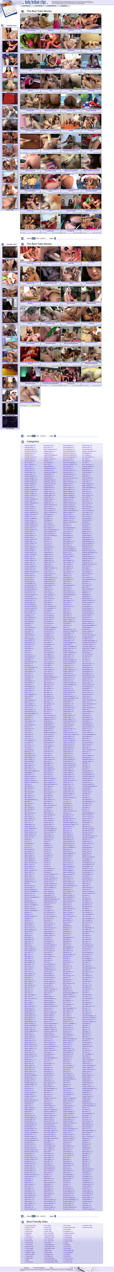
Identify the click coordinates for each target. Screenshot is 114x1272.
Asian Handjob (29, 704)
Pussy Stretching (87, 510)
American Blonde (29, 604)
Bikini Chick (28, 941)
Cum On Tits (47, 619)
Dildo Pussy (47, 684)
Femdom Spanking (49, 883)
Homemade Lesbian (49, 1130)
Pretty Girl (85, 476)
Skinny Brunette (86, 726)
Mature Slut (66, 903)
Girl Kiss (46, 994)
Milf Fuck (65, 945)
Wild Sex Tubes (10, 271)
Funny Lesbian (48, 966)
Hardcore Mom (48, 1113)
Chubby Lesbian (48, 493)
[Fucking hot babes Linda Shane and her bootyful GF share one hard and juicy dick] (51, 128)
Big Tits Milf (28, 931)
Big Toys (27, 933)
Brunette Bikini (28, 1126)
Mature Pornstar (67, 895)
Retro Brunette (86, 573)
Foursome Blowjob (49, 945)
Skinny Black (85, 721)
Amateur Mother (29, 535)
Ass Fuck (27, 744)
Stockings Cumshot (87, 828)
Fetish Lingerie (48, 893)
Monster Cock (67, 1021)
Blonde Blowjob (29, 1021)
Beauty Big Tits (29, 826)
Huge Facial (47, 1188)
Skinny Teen (85, 748)
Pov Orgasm (85, 460)
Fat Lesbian (47, 855)
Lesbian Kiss (66, 688)
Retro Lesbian (86, 577)
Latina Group (66, 589)
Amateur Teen (28, 570)
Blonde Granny (29, 1042)
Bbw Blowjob (28, 786)
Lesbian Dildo (66, 656)
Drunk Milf (46, 748)
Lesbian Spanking (68, 759)
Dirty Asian (47, 690)
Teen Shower (85, 989)
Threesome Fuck (87, 1019)
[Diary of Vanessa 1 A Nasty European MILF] (91, 148)
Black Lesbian (28, 973)
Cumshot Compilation (50, 627)
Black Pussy (28, 987)
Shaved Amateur (86, 663)
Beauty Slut (28, 837)
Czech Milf (47, 665)
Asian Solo (27, 732)
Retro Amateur (86, 566)
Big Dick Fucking (29, 908)
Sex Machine (85, 656)
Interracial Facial (67, 459)
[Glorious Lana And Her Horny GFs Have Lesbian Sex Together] (71, 208)
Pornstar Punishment (69, 1207)
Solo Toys (85, 811)
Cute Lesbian (47, 644)
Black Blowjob (28, 962)
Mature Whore (67, 920)
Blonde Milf (28, 1050)
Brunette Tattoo (29, 1170)
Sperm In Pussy (86, 816)
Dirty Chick (47, 700)
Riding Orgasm (86, 598)
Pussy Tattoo (85, 512)
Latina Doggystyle (68, 585)
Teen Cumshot (86, 922)
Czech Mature (48, 663)
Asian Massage (29, 711)
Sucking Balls (86, 860)
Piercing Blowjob (67, 1174)
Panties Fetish (67, 1126)
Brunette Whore (29, 1176)
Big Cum (27, 899)
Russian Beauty (86, 608)
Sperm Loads (86, 818)
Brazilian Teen (28, 1098)
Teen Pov (84, 983)
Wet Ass (84, 1107)
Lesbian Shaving (67, 746)
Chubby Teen (47, 503)
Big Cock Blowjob (29, 889)
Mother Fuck (66, 1037)
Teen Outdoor (86, 975)
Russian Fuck (86, 619)
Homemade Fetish (49, 1126)
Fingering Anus (48, 895)
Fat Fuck (46, 851)
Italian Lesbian (67, 480)
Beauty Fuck (28, 830)
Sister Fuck (85, 709)
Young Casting (86, 1186)
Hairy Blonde (47, 1073)
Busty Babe (28, 1190)
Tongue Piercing (86, 1046)
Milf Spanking (66, 971)
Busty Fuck (28, 1199)
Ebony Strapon (48, 799)
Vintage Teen (85, 1102)
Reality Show (85, 531)
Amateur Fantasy (29, 510)
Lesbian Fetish (67, 667)
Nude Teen (66, 1061)
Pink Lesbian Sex (69, 1250)
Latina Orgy (66, 602)
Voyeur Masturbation (87, 1105)
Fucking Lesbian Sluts (51, 1260)
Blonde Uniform (29, 1071)
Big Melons (28, 914)
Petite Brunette (67, 1165)
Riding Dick (85, 593)
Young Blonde (86, 1182)
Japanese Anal (67, 483)
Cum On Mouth (48, 615)
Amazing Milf (28, 596)
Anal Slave (27, 654)
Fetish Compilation (49, 887)
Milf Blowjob (66, 931)
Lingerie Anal (66, 805)
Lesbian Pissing (67, 725)
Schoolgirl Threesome (88, 642)
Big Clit (26, 883)
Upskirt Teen (85, 1073)
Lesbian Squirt (67, 761)
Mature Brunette (67, 843)
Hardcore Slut (47, 1119)
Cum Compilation (48, 608)
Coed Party (47, 549)
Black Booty (28, 964)
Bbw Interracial (29, 792)
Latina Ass (66, 575)
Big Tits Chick (28, 926)
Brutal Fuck (28, 1182)
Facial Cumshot (48, 832)
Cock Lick (46, 543)
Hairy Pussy (47, 1094)
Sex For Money (86, 654)
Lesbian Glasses (67, 677)
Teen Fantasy (86, 939)
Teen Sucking (86, 1002)
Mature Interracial (68, 874)
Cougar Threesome (49, 577)
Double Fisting (48, 728)
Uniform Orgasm (86, 1067)
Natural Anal (66, 1046)
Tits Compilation (86, 1038)
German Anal (47, 971)
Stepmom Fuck (86, 826)
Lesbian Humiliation (68, 684)
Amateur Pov (28, 545)
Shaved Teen (85, 698)
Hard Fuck (47, 1102)
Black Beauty (28, 960)
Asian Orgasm (29, 721)
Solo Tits (84, 809)
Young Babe (85, 1176)
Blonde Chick (28, 1027)
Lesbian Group (67, 679)
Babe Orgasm (28, 765)
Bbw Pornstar (28, 807)
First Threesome (48, 912)
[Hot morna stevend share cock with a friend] (71, 281)
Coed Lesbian (47, 547)
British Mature (28, 1109)
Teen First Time (86, 947)
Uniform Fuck (86, 1063)
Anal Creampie (29, 621)
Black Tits (27, 1000)
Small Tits (85, 769)
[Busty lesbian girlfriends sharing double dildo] (91, 48)
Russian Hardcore (87, 621)
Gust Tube (10, 350)
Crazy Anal (47, 591)
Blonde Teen (28, 1069)
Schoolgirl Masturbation (88, 640)
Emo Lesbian (47, 807)
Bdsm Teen (28, 820)
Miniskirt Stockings (68, 996)
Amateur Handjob (29, 522)
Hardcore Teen (48, 1121)
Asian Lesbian (28, 709)
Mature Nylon (66, 889)
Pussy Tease (85, 514)
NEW (37, 238)
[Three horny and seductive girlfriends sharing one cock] (71, 321)
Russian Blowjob (86, 612)
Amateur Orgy (28, 541)
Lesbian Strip (66, 769)
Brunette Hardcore (30, 1149)
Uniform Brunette (86, 1059)
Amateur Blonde (29, 476)
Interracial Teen (67, 476)
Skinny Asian (85, 715)
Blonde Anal (28, 1008)
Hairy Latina (47, 1084)
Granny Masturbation (49, 1046)
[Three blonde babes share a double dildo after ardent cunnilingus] (91, 188)
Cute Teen (46, 650)
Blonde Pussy (28, 1059)
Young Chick (85, 1188)
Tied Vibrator (85, 1023)
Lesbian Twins (67, 786)
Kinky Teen (66, 545)
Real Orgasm (86, 527)
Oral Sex (65, 1096)
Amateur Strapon (29, 560)
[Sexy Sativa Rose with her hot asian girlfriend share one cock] (51, 108)
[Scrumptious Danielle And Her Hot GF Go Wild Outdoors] (71, 48)
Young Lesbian (86, 1197)
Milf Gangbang (67, 947)
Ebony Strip (47, 801)
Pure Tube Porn (10, 402)
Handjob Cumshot (49, 1098)
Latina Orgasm (67, 600)
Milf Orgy (65, 958)
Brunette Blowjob (29, 1128)
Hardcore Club (48, 1107)
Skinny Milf (85, 738)
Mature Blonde (67, 839)
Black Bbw (27, 958)
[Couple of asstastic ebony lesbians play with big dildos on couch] (30, 48)
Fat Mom (46, 860)
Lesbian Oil (66, 713)
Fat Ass (46, 841)
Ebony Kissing (48, 780)
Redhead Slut (86, 560)
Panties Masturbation (69, 1128)
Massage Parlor (67, 820)
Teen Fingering (86, 945)
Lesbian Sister (67, 749)
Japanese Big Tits (68, 493)
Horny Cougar (47, 1149)
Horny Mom (47, 1163)
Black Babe (28, 956)
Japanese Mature (68, 512)
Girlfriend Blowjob (48, 998)
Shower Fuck (85, 702)
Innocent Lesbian (48, 1207)
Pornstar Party (67, 1205)
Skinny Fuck (85, 728)
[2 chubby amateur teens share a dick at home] (30, 68)
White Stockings (86, 1125)
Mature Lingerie (67, 883)
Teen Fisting (85, 948)
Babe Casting (28, 759)
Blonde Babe (28, 1012)
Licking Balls (66, 803)
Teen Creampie (86, 920)
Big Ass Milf (28, 872)
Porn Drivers (10, 170)
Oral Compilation (67, 1088)
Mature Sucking (67, 912)
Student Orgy (85, 851)
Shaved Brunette (86, 677)
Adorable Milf (28, 455)
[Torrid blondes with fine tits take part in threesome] (91, 321)
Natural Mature (67, 1052)
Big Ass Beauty (29, 859)
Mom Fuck (66, 1006)
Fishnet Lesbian (48, 924)
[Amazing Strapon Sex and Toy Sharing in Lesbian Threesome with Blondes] (51, 381)
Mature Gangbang (68, 866)
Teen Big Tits (85, 906)
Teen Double (85, 935)
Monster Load (67, 1027)
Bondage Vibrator (29, 1084)
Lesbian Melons (67, 700)
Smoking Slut (85, 790)
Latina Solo (66, 612)
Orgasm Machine (68, 1100)
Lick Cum (65, 801)
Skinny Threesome (87, 749)
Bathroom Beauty (29, 776)
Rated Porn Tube (10, 415)
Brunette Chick (29, 1134)
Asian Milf (27, 717)
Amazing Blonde (29, 587)
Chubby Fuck (47, 489)
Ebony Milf (47, 788)
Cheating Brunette (49, 468)
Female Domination (49, 874)
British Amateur (29, 1102)
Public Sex (85, 489)
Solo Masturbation (87, 801)
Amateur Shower (29, 552)
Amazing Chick (29, 591)
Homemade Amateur (49, 1123)
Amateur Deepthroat (30, 499)
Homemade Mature (49, 1132)
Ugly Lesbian (85, 1058)
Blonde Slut (28, 1061)
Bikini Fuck (28, 943)
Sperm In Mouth (86, 815)
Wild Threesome (86, 1169)
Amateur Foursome (30, 514)
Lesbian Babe (66, 633)
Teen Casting (85, 912)
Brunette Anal (28, 1115)
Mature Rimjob (67, 899)
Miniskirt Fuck (67, 991)
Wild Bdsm (85, 1142)
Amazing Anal (28, 579)
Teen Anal (84, 895)
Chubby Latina (48, 491)
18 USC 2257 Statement (38, 1267)
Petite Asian (66, 1161)
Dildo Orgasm (47, 682)
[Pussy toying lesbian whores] (51, 148)
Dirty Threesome (48, 715)
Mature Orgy (66, 893)
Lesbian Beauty (67, 638)
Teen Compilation (87, 918)
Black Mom (28, 979)
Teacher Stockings (87, 891)
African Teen (28, 466)
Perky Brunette (67, 1153)
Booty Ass (27, 1086)
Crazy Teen (47, 604)
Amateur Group (29, 520)
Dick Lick (46, 681)
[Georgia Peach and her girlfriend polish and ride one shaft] (71, 108)
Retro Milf (84, 581)
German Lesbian (48, 981)
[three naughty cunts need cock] (91, 228)
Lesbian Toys (66, 784)
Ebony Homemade (49, 778)
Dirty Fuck (46, 702)
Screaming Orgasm (87, 646)
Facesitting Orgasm (49, 828)
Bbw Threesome (29, 813)
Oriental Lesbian (67, 1105)
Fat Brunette (47, 847)
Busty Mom (28, 1207)
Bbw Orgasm (28, 803)
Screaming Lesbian (87, 644)
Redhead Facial (86, 547)
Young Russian (86, 1201)
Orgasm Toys (66, 1102)
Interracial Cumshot (68, 453)
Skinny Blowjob (86, 725)
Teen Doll (84, 933)
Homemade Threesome (50, 1138)
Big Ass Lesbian (29, 870)
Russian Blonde (86, 610)
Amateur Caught (29, 483)
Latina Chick (66, 581)
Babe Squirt (28, 767)
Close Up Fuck (48, 526)
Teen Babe (85, 901)
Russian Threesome (87, 635)
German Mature (48, 983)
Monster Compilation (68, 1023)
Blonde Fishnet (29, 1037)
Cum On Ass (47, 614)
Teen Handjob (86, 958)
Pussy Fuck (85, 499)
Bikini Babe (28, 937)
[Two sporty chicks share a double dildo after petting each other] (51, 168)
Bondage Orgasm (29, 1082)
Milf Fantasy (66, 941)
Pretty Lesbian (86, 478)
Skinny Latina (86, 730)
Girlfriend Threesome (49, 1006)
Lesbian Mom (66, 704)
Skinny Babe (85, 717)
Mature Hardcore (67, 872)
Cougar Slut (47, 575)
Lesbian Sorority (67, 757)
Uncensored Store (10, 40)
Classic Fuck (47, 506)
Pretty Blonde (86, 470)
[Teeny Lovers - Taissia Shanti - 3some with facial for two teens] (91, 281)
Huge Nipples (47, 1190)
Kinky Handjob (67, 537)
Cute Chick (47, 640)
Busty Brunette (29, 1195)
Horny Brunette (48, 1146)
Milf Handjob (66, 948)
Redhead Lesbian (87, 550)
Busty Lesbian (28, 1203)
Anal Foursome (29, 635)
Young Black (85, 1180)
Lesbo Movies (68, 1239)
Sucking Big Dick (87, 864)
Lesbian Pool (66, 726)
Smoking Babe (86, 771)
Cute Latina (47, 642)
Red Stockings (86, 535)
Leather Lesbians (67, 621)
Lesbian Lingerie (67, 692)
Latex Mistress (67, 568)
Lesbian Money (67, 705)
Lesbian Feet (66, 665)
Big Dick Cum (28, 906)
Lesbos (66, 1242)
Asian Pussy (28, 728)
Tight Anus (85, 1027)
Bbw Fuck (27, 790)
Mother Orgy (66, 1042)
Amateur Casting (29, 482)
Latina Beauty (66, 577)
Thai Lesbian (85, 1014)
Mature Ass (66, 830)
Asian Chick (28, 688)
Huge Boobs (47, 1178)
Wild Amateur (85, 1138)
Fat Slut (46, 864)
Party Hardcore (67, 1146)
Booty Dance (28, 1088)
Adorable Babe (29, 447)
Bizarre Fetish (28, 947)
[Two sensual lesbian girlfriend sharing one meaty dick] (30, 108)
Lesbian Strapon (67, 767)
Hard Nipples (47, 1104)
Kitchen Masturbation (69, 550)
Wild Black (85, 1146)
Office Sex (66, 1082)
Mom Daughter (67, 1004)
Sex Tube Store (49, 1241)
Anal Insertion (28, 640)
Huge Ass (46, 1176)
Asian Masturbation (30, 713)
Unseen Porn (10, 209)
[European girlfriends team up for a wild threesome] (71, 28)
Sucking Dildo (86, 872)
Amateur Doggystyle (30, 503)
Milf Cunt (65, 935)
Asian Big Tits (28, 682)
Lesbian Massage (68, 696)
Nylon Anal (66, 1069)
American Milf (28, 612)
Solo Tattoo (85, 807)
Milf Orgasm (66, 956)
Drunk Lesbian (48, 746)
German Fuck (47, 979)
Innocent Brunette (48, 1203)
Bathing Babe (28, 772)
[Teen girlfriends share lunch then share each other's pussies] (30, 128)
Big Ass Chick (28, 864)
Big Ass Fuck (28, 868)
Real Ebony (85, 526)
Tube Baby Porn (49, 1244)
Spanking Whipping (87, 813)
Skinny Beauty (86, 719)
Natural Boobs (67, 1048)
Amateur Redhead (30, 547)
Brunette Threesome (30, 1174)
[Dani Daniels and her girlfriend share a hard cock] (30, 88)
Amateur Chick (29, 485)
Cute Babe (47, 635)
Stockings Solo (86, 834)
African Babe (28, 462)
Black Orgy (28, 983)
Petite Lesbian (67, 1170)
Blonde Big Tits (29, 1017)
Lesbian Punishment (68, 732)
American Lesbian (29, 608)
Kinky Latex (66, 539)
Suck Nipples (85, 859)
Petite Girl (65, 1167)
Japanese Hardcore (68, 503)
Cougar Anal (47, 570)
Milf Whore (66, 989)
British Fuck (28, 1105)
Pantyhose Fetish (68, 1134)
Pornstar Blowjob (67, 1192)
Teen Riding (85, 987)
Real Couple (85, 524)
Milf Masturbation (67, 954)
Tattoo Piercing (86, 887)
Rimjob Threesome (87, 600)
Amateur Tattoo (29, 568)
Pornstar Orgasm (68, 1201)
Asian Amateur (29, 671)
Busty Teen (47, 447)
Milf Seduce (66, 968)
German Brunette (48, 977)
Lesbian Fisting (67, 671)
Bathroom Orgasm (30, 780)
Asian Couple (28, 690)
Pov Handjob (85, 455)
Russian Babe (86, 606)
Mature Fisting (67, 862)
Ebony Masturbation (49, 784)
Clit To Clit (46, 522)
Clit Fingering (47, 514)
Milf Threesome (67, 983)
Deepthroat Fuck (48, 679)
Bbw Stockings (29, 809)
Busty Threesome (49, 449)
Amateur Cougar (29, 491)
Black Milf (27, 977)
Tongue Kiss (85, 1044)
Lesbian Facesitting (68, 661)
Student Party (86, 853)
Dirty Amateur (47, 688)
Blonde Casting (29, 1023)
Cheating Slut (47, 478)
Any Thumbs (10, 324)
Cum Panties (47, 621)
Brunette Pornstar (29, 1159)
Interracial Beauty (68, 449)
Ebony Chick (47, 772)
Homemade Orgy (48, 1134)
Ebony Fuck (47, 776)
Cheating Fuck (48, 470)
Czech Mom (47, 667)
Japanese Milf (67, 514)
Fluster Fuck (10, 118)
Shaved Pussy (86, 692)
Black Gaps (48, 1250)
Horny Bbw (47, 1142)
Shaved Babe (86, 669)
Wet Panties (85, 1117)
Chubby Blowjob (48, 487)
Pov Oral (84, 459)
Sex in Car (85, 661)
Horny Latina (47, 1157)
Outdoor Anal (66, 1109)
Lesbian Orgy (66, 717)
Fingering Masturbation (50, 899)
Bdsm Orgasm (29, 818)
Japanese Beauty (68, 491)
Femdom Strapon (48, 885)
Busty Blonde (28, 1193)
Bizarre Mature (29, 950)
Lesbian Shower (67, 748)
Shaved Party (86, 690)
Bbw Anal (27, 784)
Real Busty (85, 522)
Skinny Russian (86, 744)
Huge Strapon (47, 1193)
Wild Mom (85, 1157)
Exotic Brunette (48, 818)
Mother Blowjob (67, 1035)
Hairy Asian (47, 1067)
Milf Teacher (66, 981)
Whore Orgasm (86, 1132)
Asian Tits (27, 738)
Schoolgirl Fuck (86, 638)
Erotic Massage (48, 815)
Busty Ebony (28, 1197)
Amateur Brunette (29, 480)
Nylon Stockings (67, 1077)
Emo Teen (46, 809)
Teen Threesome (86, 1006)
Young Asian (85, 1174)
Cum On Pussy (48, 617)
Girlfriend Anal (47, 996)
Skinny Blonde (86, 723)
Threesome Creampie (88, 1017)
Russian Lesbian (86, 623)
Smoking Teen (86, 792)
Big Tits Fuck (28, 927)
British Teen (28, 1113)
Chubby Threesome (49, 504)
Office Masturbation (68, 1079)
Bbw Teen (27, 811)
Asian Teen (28, 736)
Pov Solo (84, 462)
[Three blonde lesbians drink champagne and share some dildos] (30, 28)
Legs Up (65, 627)
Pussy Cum (85, 493)
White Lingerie (86, 1123)
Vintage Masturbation (88, 1088)
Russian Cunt (86, 617)
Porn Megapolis (68, 1252)
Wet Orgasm (85, 1115)
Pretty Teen (85, 482)
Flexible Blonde (48, 933)
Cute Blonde (47, 637)
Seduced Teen (86, 650)
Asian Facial (28, 696)
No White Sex (49, 1256)
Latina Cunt (66, 583)
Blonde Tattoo (28, 1067)
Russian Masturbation (88, 625)
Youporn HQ (10, 284)
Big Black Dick (29, 880)
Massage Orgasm (68, 818)
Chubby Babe (47, 485)
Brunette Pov (28, 1161)
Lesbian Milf (66, 702)
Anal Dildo (27, 623)
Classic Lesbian (48, 510)
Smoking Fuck (86, 782)
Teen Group (85, 956)
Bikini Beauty (28, 939)
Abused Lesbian (29, 445)
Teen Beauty (85, 904)
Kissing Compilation (68, 549)
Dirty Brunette (47, 698)
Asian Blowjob (28, 686)
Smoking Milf (85, 788)
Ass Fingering (28, 740)
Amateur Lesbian (29, 529)
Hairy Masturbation (49, 1088)
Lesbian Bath (66, 635)
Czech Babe (47, 654)
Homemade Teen (48, 1136)
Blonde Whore (28, 1073)
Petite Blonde (66, 1163)
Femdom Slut (47, 882)
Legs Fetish (66, 623)
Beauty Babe (28, 824)
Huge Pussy (47, 1192)
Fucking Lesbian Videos (51, 1262)
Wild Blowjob (85, 1148)
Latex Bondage (67, 560)
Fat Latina (46, 853)
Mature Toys (66, 918)
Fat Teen (46, 866)
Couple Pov (47, 587)
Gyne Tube (10, 363)
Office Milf (66, 1081)
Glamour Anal (47, 1008)
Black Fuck (28, 971)
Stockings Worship (87, 837)
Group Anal (47, 1052)
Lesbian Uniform (67, 788)
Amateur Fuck (28, 516)
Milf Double (66, 939)
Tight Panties (85, 1033)
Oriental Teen (66, 1107)
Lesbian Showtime (69, 1233)
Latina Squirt (66, 614)
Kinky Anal (66, 533)
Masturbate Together (68, 822)
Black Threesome (29, 998)
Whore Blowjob (86, 1126)
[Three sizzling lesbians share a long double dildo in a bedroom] (91, 208)
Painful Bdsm (66, 1125)
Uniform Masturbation (88, 1065)
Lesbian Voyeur (67, 790)
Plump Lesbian (67, 1178)
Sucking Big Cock (87, 862)
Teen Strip (85, 1000)
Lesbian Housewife (68, 682)
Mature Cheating (67, 845)
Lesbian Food (66, 673)
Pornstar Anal (66, 1188)
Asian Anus (28, 675)
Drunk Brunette (48, 742)
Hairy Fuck (47, 1079)
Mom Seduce (66, 1012)
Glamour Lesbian (48, 1012)
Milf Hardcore (66, 950)
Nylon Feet (66, 1071)
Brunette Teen (28, 1172)
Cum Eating (47, 610)
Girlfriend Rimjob (48, 1002)
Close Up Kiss (48, 527)
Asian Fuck (28, 702)
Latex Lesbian (67, 564)
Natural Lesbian (67, 1050)
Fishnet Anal (47, 920)
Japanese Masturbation (69, 510)
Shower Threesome (87, 707)
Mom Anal (66, 998)
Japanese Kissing (68, 504)
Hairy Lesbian (47, 1086)
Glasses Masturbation (50, 1023)
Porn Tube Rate (10, 389)
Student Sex (85, 855)
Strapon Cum (85, 839)
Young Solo (85, 1205)
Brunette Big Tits (29, 1125)
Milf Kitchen (66, 952)
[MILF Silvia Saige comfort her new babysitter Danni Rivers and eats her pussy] (91, 168)
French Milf (47, 958)
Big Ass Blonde (29, 860)
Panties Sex (66, 1132)
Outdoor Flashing (67, 1113)
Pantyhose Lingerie (68, 1138)
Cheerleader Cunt (48, 482)
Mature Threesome (68, 916)
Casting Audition (48, 451)
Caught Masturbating (49, 455)
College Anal (47, 552)
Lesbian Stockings (68, 765)
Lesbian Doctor (67, 658)
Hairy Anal (46, 1065)
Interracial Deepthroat (69, 455)
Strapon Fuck (86, 841)
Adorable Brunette (29, 451)
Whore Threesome (87, 1136)
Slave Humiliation (87, 755)
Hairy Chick (47, 1077)
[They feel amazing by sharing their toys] (51, 361)
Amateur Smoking (29, 554)
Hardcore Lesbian (48, 1111)
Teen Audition (85, 899)
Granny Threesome (49, 1050)
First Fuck (46, 908)
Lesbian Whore (67, 792)
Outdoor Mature (67, 1119)
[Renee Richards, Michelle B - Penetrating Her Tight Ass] (71, 228)
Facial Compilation (49, 830)
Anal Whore (28, 665)
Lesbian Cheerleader (68, 646)
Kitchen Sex (66, 552)
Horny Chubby (48, 1148)
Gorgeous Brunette (49, 1029)
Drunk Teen (47, 755)
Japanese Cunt (67, 499)
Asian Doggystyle (29, 694)
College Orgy (47, 558)
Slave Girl (85, 753)
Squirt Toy (85, 824)
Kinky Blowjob (67, 535)
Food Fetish (47, 937)
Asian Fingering (29, 700)
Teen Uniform (85, 1012)
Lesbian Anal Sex (67, 629)
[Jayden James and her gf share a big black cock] (30, 321)
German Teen (47, 987)
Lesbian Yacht (67, 795)
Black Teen (28, 996)
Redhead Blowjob (87, 543)
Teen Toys (85, 1010)
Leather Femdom (67, 619)
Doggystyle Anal (48, 717)
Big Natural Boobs (29, 916)
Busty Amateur (29, 1184)
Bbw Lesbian (28, 795)
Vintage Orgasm (86, 1096)
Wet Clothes (85, 1109)
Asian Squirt (28, 734)
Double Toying (47, 734)
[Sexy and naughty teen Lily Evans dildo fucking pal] (51, 28)
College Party (47, 560)
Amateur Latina (29, 527)
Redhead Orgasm (87, 556)
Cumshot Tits (47, 631)
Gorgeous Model (48, 1035)
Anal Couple (28, 619)
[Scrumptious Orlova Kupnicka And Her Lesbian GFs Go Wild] (91, 108)
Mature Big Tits (67, 837)
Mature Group (67, 868)
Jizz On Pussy (67, 529)
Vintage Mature (86, 1090)
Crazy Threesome (49, 606)
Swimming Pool (86, 880)
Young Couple (86, 1190)
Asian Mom (28, 719)
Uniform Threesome (87, 1069)
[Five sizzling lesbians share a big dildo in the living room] (71, 381)
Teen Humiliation (86, 960)
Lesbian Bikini (67, 640)
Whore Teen (85, 1134)
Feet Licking (47, 870)
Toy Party (84, 1052)
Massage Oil (66, 816)
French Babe (47, 954)
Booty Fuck (28, 1090)
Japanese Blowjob (68, 495)
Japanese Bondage (68, 497)
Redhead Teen (86, 562)
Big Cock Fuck (29, 895)
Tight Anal (84, 1025)
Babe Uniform (28, 769)
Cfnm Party (47, 464)
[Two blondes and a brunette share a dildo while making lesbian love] (91, 361)
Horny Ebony (47, 1153)
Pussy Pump (85, 508)
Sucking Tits (85, 876)
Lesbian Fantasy (67, 663)
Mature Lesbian (67, 882)
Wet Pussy (85, 1119)
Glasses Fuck (47, 1021)
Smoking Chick (86, 778)
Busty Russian (48, 445)
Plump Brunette (67, 1176)
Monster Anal (66, 1019)
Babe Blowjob (28, 757)
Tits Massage (86, 1042)
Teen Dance (85, 926)
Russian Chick (86, 615)
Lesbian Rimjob (67, 738)
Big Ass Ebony (29, 866)
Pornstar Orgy (67, 1203)
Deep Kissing (47, 675)
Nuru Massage (67, 1067)
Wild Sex (84, 1163)
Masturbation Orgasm (69, 824)
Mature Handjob (67, 870)
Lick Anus (65, 799)
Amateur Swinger (29, 566)
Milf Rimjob (66, 966)
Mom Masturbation (68, 1008)
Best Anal (27, 839)
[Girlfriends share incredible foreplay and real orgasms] (91, 88)
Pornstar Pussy (67, 1209)
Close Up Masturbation (50, 529)
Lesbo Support (68, 1241)
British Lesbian (29, 1107)
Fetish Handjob (48, 891)
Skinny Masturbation (87, 734)
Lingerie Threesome (68, 811)
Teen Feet (85, 941)
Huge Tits (46, 1195)
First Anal (46, 904)
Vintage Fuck (85, 1084)
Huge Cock (47, 1180)
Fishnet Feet (47, 922)
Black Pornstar (29, 985)
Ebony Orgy (47, 793)
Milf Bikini (65, 929)
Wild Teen (84, 1167)
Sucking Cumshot (87, 870)
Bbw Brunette (28, 788)
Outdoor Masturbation (69, 1117)
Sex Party (85, 658)
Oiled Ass (65, 1084)
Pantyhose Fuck (67, 1136)
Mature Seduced (67, 901)
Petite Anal (66, 1159)
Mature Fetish (67, 860)
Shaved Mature (86, 686)
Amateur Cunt (28, 497)
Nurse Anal (66, 1063)
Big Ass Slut (28, 876)
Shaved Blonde (86, 675)
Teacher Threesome (87, 893)
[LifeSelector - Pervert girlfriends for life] (30, 228)
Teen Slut (84, 991)
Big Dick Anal (28, 901)
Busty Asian (28, 1188)
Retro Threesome (87, 589)
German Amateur (48, 970)
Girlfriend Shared (48, 1004)
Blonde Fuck (28, 1038)
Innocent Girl (47, 1205)
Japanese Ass (67, 485)
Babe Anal (27, 751)
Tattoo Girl (85, 883)
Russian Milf (85, 629)
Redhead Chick (86, 545)
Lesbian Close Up (68, 648)
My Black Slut (49, 1254)
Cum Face (47, 612)
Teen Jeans (85, 962)
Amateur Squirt (29, 558)
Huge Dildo (47, 1184)
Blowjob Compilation (30, 1075)
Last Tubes (10, 131)
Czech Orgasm (48, 669)
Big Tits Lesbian (29, 929)
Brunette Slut (28, 1165)
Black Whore (28, 1004)
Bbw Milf (27, 801)
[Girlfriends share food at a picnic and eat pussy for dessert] (71, 301)
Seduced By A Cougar (88, 648)
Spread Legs (85, 820)
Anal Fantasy (28, 629)
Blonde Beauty (29, 1015)
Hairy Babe (47, 1069)
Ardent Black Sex (50, 1246)
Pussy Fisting (86, 495)
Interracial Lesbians (68, 464)
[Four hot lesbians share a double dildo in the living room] (30, 208)
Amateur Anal (28, 468)
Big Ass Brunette (29, 862)
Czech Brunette (48, 658)
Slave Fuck (85, 751)
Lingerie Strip (66, 809)
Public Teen (85, 491)
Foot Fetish (47, 939)
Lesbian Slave (67, 751)
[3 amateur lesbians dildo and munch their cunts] (51, 88)
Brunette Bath (28, 1121)
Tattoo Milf (85, 885)
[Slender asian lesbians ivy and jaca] (51, 261)
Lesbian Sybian (67, 772)
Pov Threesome (86, 464)
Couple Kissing (48, 583)
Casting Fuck (47, 453)
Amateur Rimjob (29, 550)
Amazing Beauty (29, 585)
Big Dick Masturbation (31, 910)
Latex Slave (66, 570)
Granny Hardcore (48, 1042)
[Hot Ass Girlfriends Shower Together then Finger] (71, 88)
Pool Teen (65, 1186)
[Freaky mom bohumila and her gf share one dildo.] (71, 128)
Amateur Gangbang (30, 518)
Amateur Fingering (30, 512)
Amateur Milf (28, 531)
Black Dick (28, 970)
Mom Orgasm (67, 1010)
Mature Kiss (66, 876)
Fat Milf (46, 859)
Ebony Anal (47, 761)
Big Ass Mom (28, 874)
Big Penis (27, 920)
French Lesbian (48, 956)
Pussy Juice (85, 501)
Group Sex (47, 1059)
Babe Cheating (29, 761)
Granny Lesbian (48, 1044)
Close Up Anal (48, 524)
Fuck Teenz (67, 1225)
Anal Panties (28, 648)
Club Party (47, 539)
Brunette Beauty (29, 1123)
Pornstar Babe (67, 1190)
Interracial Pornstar (68, 474)
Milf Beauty (66, 927)
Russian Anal (85, 604)
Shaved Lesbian (86, 684)
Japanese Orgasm (68, 516)
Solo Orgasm (85, 803)
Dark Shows (48, 1252)
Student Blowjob (86, 847)
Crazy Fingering (48, 594)
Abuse (51, 1267)
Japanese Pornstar (68, 518)
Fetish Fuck (47, 889)
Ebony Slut (47, 797)
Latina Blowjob (67, 579)
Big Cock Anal (28, 887)
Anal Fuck (27, 637)
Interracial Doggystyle (69, 457)
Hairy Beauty (47, 1071)
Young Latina (85, 1195)
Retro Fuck (85, 575)
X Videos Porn (68, 1260)
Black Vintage (28, 1002)
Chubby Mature (48, 495)
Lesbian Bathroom (68, 637)
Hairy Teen (47, 1096)
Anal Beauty (28, 615)
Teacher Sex (85, 889)
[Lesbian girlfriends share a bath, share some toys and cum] (30, 168)
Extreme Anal (47, 822)
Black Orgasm (29, 981)
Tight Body (85, 1031)
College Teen (47, 566)
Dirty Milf (46, 705)
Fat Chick (46, 849)
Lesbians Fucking (68, 797)
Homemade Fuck (48, 1128)
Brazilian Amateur (29, 1092)
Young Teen (85, 1207)
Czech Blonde (47, 656)
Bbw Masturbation (29, 799)
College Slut (47, 564)
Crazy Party (47, 602)
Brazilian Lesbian (29, 1096)
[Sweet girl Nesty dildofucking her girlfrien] (30, 401)
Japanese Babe (67, 487)
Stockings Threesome (88, 836)
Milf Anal (65, 924)
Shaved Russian (86, 694)
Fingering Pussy (48, 903)
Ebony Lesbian (48, 782)
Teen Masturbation (87, 968)
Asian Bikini (28, 684)
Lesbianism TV (68, 1231)
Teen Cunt (85, 924)
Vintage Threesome (87, 1104)
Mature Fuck (66, 864)
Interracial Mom (67, 468)
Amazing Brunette (29, 589)
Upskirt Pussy (86, 1071)
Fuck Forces (10, 157)
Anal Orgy (27, 646)
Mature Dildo (66, 851)
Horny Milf (46, 1161)
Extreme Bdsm (48, 824)
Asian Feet (27, 698)
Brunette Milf (28, 1153)
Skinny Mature (86, 736)
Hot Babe (46, 1174)
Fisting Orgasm (48, 931)
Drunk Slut (47, 753)
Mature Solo (66, 904)
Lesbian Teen (66, 778)
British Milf (27, 1111)
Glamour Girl (47, 1010)
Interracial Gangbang (68, 462)
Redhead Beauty (86, 541)
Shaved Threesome (87, 700)
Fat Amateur (47, 839)
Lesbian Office (67, 711)
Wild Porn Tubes (10, 258)
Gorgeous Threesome (50, 1037)
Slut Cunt (84, 765)
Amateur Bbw (28, 474)
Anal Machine (28, 642)
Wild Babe (85, 1140)
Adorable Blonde (29, 449)
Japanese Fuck (67, 501)
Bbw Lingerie (28, 797)
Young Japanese (86, 1193)
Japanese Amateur (68, 482)
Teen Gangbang (86, 952)
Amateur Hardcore (30, 524)
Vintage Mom (85, 1094)
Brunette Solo (28, 1167)
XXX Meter (67, 1254)
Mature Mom (66, 887)
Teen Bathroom (86, 903)
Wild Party (85, 1161)
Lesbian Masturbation (69, 698)
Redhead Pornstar (87, 558)
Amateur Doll (28, 504)
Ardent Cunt (10, 79)
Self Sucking (85, 652)
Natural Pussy (67, 1054)
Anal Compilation (29, 617)
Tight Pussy (85, 1035)
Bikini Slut (27, 945)
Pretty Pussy (85, 480)
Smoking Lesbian (87, 784)
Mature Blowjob (67, 841)
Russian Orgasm (87, 631)
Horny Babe (47, 1140)
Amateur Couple (29, 493)
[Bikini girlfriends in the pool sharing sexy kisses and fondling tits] (30, 188)
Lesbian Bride (66, 644)
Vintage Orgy (85, 1098)
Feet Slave (47, 872)
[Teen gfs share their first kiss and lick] (91, 68)
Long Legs (66, 813)
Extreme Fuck (48, 826)
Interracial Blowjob (68, 451)
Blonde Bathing (29, 1014)
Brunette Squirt (29, 1169)
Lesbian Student (67, 771)
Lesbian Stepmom (68, 763)
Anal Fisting (28, 633)
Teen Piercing (86, 981)
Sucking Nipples (86, 874)
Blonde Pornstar (29, 1056)
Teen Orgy (85, 973)
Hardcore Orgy (48, 1117)
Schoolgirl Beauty (87, 637)
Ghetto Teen (47, 993)
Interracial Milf (67, 466)
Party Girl (65, 1144)
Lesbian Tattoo (67, 774)
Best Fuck (27, 847)
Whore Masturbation (87, 1130)
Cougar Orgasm (48, 573)
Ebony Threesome (49, 805)
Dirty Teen (46, 713)
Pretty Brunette (86, 472)
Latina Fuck (66, 587)
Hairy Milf (46, 1092)
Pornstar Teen (86, 449)
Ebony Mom (47, 790)
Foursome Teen (48, 948)
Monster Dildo (67, 1025)
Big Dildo (27, 912)
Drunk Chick (47, 744)
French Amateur (48, 950)
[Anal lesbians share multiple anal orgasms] (51, 188)
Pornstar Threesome (87, 451)
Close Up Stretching (49, 535)
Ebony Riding (47, 795)
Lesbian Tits (66, 782)
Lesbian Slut (66, 753)
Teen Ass (84, 897)
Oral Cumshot (67, 1092)
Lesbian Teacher (67, 776)
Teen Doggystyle (86, 931)
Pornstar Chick (67, 1193)
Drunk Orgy (47, 749)
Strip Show (85, 845)
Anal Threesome (29, 661)
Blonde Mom (28, 1052)
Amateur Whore (29, 575)
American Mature (29, 610)
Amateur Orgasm (29, 539)
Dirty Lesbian (47, 704)
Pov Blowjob (85, 453)
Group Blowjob (48, 1054)
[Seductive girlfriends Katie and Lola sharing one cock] (30, 281)
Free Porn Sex (68, 1262)
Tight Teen (85, 1037)
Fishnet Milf (47, 926)
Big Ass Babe (28, 857)
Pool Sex (65, 1184)
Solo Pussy (85, 805)
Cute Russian (47, 648)
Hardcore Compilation (50, 1109)
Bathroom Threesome (31, 782)
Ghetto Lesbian (48, 991)
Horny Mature (47, 1159)
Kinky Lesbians (67, 541)
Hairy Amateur (48, 1063)
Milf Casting (66, 933)
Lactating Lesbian (68, 556)
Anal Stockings (29, 656)
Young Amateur (86, 1170)
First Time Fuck (48, 914)
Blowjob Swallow (29, 1079)
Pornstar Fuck (67, 1195)
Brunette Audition (29, 1117)
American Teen (29, 614)
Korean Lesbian (67, 554)
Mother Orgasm (67, 1040)
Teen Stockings (86, 998)
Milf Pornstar (66, 962)
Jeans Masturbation (68, 527)
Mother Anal (66, 1033)
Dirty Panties (47, 709)
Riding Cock (85, 591)
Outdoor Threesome (68, 1123)
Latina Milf (66, 596)
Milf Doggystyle (67, 937)
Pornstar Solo (86, 447)
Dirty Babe (47, 692)
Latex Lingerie (67, 566)
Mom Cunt (66, 1002)
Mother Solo (66, 1044)
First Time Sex (48, 918)
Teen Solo (85, 993)
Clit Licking (47, 516)
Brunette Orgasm (29, 1157)
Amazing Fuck (29, 593)
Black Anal (27, 952)
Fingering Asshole (48, 897)
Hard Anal (46, 1100)
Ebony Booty (47, 771)
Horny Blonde (47, 1144)
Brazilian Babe (28, 1094)
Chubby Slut (47, 501)
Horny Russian (48, 1170)
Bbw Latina (28, 793)
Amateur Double (29, 506)
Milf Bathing (66, 926)
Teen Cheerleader (87, 914)
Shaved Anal (85, 665)
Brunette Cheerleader (30, 1132)
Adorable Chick (29, 453)
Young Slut (85, 1203)
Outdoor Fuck (67, 1115)
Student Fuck (85, 849)
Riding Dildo (85, 594)
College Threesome (49, 568)
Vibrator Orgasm (86, 1075)
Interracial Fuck (67, 460)
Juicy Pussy (66, 531)
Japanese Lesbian (68, 506)
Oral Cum (65, 1090)
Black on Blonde (29, 1006)
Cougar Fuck (47, 571)
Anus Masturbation (30, 667)
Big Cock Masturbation (31, 897)
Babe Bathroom (29, 755)
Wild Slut (84, 1165)
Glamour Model (48, 1015)
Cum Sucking (47, 623)
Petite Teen (66, 1172)
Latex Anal (66, 558)
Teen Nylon (85, 970)
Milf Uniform (66, 987)
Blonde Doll (28, 1033)
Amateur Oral (28, 537)
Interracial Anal (67, 445)
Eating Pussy (47, 757)
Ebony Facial (47, 774)
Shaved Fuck (85, 681)
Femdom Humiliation (49, 878)
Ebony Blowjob (48, 769)
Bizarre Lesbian (29, 948)
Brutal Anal (27, 1178)
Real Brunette (86, 520)
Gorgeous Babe (48, 1025)
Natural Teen (66, 1056)
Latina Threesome (68, 617)
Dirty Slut (46, 711)
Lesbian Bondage (67, 642)
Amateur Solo (28, 556)
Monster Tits (66, 1031)
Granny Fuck (47, 1040)
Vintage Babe (85, 1081)
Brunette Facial (29, 1144)
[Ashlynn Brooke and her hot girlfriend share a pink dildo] (30, 341)
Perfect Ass (66, 1149)
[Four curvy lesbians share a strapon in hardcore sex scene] (51, 48)
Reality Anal (85, 529)
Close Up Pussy (48, 533)
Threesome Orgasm (87, 1021)
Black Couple (28, 968)
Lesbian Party (67, 723)
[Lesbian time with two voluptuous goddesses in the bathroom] (71, 168)
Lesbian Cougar (67, 654)
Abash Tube (10, 297)
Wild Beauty (85, 1144)
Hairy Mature (47, 1090)
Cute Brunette (47, 638)
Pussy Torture (86, 516)
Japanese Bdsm (67, 489)
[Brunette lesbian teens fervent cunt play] (91, 381)
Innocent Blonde (48, 1201)
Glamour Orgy (48, 1017)
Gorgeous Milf (47, 1033)
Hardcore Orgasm (49, 1115)
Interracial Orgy (67, 472)
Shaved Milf (85, 688)
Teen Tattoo (85, 1004)
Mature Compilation (68, 847)
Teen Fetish (85, 943)
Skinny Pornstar (86, 742)
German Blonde (48, 975)
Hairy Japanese (48, 1082)
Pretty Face (85, 474)
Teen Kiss (85, 964)
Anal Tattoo (28, 660)
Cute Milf (46, 646)
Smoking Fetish (86, 780)
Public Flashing (86, 485)
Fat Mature (47, 857)
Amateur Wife (28, 577)
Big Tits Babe (28, 924)
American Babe (29, 602)
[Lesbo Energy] (91, 261)
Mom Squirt (66, 1015)
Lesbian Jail (66, 686)
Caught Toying (48, 457)
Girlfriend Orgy (48, 1000)
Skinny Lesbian (86, 732)
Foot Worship (47, 941)
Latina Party (66, 604)
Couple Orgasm (48, 585)
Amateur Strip (28, 562)
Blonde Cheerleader (30, 1025)
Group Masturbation (49, 1058)
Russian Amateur (87, 602)
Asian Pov (27, 726)
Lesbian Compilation (68, 652)
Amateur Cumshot (30, 495)
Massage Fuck (67, 815)
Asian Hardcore (29, 705)
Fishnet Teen (47, 929)
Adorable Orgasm (29, 457)
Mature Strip (66, 910)
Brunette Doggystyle (30, 1140)
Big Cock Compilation (30, 891)
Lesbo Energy (68, 1237)
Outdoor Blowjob (67, 1111)
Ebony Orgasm (48, 792)
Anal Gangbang (29, 638)
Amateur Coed (29, 487)
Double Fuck (47, 730)
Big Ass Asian (28, 855)
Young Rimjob (86, 1199)
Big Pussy (27, 922)
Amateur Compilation (30, 489)
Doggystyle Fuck (48, 719)
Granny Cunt (47, 1038)
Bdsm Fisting (28, 816)
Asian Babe (28, 677)
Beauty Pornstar (29, 836)
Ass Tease (27, 748)
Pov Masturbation (87, 457)
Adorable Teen (28, 459)
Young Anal (85, 1172)
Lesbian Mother (67, 707)
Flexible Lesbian (48, 935)
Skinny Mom (85, 740)
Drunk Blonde (47, 740)
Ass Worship (28, 749)
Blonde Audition (29, 1010)
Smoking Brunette (87, 776)
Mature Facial (66, 857)
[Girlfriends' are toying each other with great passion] (51, 228)
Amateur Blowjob (29, 478)
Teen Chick (85, 916)
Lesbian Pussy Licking (69, 734)
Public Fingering (86, 483)
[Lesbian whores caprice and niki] (30, 148)
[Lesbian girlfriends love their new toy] (51, 301)
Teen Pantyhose (86, 977)
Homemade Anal (48, 1125)
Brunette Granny (29, 1148)
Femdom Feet (47, 876)
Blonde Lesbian (29, 1046)
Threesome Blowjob (87, 1015)
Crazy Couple (47, 593)
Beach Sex (28, 822)
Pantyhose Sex (67, 1140)
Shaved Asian (86, 667)
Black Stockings (29, 994)
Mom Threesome (67, 1017)
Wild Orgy (85, 1159)
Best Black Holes (50, 1248)
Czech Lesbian (48, 661)
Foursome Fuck (48, 947)
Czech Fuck (47, 660)
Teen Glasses (86, 954)
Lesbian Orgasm (67, 715)
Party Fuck (66, 1142)
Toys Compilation (87, 1054)
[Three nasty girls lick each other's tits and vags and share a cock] (51, 281)
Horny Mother (47, 1165)
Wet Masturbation (87, 1113)
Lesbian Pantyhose (68, 721)
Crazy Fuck (47, 596)
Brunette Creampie (30, 1138)
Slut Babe (84, 763)
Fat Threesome (48, 868)
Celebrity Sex (47, 460)
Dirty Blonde (47, 696)
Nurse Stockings (67, 1065)
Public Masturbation (87, 487)
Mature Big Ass (67, 836)
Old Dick (65, 1086)
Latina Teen (66, 615)
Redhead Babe (86, 539)
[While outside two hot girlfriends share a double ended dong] (91, 301)
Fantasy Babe (47, 836)
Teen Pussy (85, 985)
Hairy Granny (47, 1081)
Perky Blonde (66, 1151)
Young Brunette (86, 1184)
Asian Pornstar (29, 725)
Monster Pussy (67, 1029)
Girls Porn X (67, 1256)
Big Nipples (28, 918)
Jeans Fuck (66, 526)
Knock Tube (10, 376)
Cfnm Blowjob (47, 462)
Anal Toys (27, 663)
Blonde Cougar (29, 1029)
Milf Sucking (66, 979)
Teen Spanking (86, 994)
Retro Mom (85, 583)
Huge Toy (46, 1197)
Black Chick (28, 966)
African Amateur (29, 460)
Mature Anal (66, 828)
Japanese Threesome (69, 522)
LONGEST (43, 238)
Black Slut (27, 991)
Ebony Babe (47, 763)
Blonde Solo (28, 1063)
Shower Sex (85, 705)
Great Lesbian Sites (69, 1227)
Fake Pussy (47, 834)
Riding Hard (85, 596)
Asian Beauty (28, 681)
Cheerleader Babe (49, 480)
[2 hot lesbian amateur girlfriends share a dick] (51, 208)
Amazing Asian (29, 581)
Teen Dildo (85, 929)
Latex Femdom (67, 562)
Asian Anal (27, 673)
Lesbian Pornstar (67, 728)
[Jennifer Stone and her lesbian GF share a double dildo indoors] (51, 341)
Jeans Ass (66, 524)
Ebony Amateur (48, 759)
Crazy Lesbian (48, 598)
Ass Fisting (28, 742)
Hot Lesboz (67, 1229)
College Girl (47, 556)
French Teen (47, 960)
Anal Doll (27, 625)
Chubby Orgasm (48, 499)
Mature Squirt (66, 906)
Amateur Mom (28, 533)
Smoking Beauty (86, 772)
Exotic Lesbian (48, 820)
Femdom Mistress (49, 880)
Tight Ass (84, 1029)
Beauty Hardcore (29, 832)
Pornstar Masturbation (69, 1199)
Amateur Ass (28, 470)
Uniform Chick (86, 1061)
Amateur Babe (28, 472)
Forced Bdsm (47, 943)
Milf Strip (65, 977)
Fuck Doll (46, 962)
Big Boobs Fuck (29, 882)
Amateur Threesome (30, 571)
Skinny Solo (85, 746)
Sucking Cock (86, 868)
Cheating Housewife (49, 472)
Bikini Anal (27, 935)
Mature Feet (66, 859)
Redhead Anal (86, 537)
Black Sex (27, 989)
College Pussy (48, 562)
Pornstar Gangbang (68, 1197)
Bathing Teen (28, 774)
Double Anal (47, 721)
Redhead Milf (85, 554)
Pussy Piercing (86, 506)
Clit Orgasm (47, 518)
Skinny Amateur (86, 711)
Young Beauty (86, 1178)
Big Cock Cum (29, 893)
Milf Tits (65, 985)
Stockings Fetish (86, 830)
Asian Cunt (28, 692)
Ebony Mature (47, 786)
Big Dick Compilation (30, 904)
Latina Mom (66, 598)
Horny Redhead (48, 1169)
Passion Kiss (66, 1148)
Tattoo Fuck (85, 882)
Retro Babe (85, 568)
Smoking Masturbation (88, 786)
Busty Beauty (28, 1192)
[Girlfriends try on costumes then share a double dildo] (71, 261)
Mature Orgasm (67, 891)
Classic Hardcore (48, 508)
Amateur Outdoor (29, 543)
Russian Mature (86, 627)
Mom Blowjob (66, 1000)
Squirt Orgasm (86, 822)
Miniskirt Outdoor (67, 994)
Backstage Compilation (31, 771)
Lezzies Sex (67, 1246)
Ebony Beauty (47, 767)
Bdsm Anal (28, 815)
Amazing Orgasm (29, 598)
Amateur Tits (28, 573)
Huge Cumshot (48, 1182)
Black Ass (27, 954)
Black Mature (28, 975)
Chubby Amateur (48, 483)
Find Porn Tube (88, 1225)
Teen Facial (85, 937)
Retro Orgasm (86, 585)
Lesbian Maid (66, 694)
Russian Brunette (87, 614)
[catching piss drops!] (71, 68)
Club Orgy (46, 537)
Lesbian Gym (66, 681)
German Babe (47, 973)
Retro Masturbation (87, 579)
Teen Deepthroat (86, 927)
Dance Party (47, 673)
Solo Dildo (85, 797)
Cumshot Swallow (49, 629)
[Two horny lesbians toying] (91, 341)
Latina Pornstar (67, 606)
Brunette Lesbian (29, 1151)
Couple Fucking (48, 581)
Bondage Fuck (29, 1081)
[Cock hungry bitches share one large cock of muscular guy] (30, 381)
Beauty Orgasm (29, 834)
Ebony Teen (47, 803)
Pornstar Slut (85, 445)
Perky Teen (66, 1157)
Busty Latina (28, 1201)
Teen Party (85, 979)
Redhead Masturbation (88, 552)
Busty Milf (27, 1205)
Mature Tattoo (66, 914)
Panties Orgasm (67, 1130)
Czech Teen (47, 671)
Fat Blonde (47, 845)
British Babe (28, 1104)
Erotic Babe (47, 811)
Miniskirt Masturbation (69, 993)
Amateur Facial (29, 508)
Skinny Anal (85, 713)
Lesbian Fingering (68, 669)
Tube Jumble (10, 196)
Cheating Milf (47, 474)
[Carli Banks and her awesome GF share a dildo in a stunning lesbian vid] (71, 341)
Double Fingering (48, 726)
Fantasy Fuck (47, 837)
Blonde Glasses (29, 1040)
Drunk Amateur (48, 736)
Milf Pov (65, 964)
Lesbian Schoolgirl (68, 740)
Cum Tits (46, 625)
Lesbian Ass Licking (68, 631)
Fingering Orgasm (49, 901)
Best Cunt (27, 845)
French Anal (47, 952)
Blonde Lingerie (29, 1048)
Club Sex (46, 541)
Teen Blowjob (85, 910)
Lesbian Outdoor (67, 719)
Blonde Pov (28, 1058)
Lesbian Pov (66, 730)
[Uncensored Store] (91, 28)
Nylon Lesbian (67, 1075)
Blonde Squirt (28, 1065)
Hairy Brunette (48, 1075)
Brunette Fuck (28, 1146)
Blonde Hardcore (29, 1044)
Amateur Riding (29, 549)
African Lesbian (29, 464)
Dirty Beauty (47, 694)
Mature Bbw (66, 832)
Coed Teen (47, 550)
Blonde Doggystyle (30, 1031)
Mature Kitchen (67, 878)
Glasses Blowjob (48, 1019)
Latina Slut (66, 610)
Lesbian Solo (66, 755)
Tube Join (10, 66)
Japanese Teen (67, 520)
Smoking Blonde (86, 774)
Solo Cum (85, 795)
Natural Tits (66, 1058)
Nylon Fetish (66, 1073)
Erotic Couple (47, 813)
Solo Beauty (85, 793)
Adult (10, 311)
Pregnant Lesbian (87, 466)
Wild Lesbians (86, 1151)
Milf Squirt (65, 973)
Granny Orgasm (48, 1048)
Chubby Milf (47, 497)
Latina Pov (66, 608)
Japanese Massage (68, 508)
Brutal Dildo (28, 1180)
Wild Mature (85, 1153)
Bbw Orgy (27, 805)
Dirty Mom (47, 707)
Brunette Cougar (29, 1136)
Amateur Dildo (28, 501)
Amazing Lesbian (29, 594)
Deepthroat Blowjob (49, 677)
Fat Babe (46, 843)
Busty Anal (27, 1186)
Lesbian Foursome (68, 675)
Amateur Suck (28, 564)
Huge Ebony (47, 1186)
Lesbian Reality (67, 736)
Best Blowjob (28, 843)
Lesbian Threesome (68, 780)
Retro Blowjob (86, 571)
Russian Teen (86, 633)
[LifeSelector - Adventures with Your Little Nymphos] (30, 301)
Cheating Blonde (48, 466)
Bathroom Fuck (29, 778)
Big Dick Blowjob (29, 903)
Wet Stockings (86, 1121)
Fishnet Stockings (49, 927)
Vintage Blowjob (86, 1082)
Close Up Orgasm (49, 531)
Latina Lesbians (67, 593)
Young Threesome (87, 1209)
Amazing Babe (29, 583)
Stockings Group (86, 832)
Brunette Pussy (29, 1163)
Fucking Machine (48, 964)
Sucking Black (86, 866)
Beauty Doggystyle (30, 828)
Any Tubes (10, 337)
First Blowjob (47, 906)
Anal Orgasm (28, 644)
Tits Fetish (85, 1040)
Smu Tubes (48, 1242)
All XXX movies (10, 53)
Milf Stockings (67, 975)
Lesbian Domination (68, 660)
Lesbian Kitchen (67, 690)
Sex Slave (85, 660)
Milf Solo (65, 970)
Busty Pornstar (29, 1209)
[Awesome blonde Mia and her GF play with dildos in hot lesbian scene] (71, 148)
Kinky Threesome (68, 547)
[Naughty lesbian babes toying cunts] (71, 361)
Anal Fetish (28, 631)
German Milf (47, 985)
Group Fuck (47, 1056)
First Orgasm (47, 910)
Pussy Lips (85, 504)
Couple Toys (47, 589)
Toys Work (85, 1056)
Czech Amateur (48, 652)
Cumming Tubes (49, 1258)
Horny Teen (47, 1172)
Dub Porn (10, 105)
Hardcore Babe (48, 1105)
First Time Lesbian (49, 916)
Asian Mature (28, 715)
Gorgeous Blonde (48, 1027)
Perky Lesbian (67, 1155)
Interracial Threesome (69, 478)
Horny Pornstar (48, 1167)
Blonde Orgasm (29, 1054)
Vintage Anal (85, 1079)
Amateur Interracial (30, 526)
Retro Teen (85, 587)
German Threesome (49, 989)
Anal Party (27, 650)
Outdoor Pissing (67, 1121)
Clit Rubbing (47, 520)
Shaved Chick (86, 679)
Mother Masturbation (68, 1038)
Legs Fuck (66, 625)
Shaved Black (86, 673)
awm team (26, 1267)
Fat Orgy (46, 862)
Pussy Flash (85, 497)
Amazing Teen (28, 600)
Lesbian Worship (67, 793)
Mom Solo (66, 1014)
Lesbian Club (66, 650)
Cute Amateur (47, 633)
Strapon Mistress (87, 843)
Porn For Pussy (68, 1258)
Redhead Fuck (86, 549)
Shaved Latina (86, 682)
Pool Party (66, 1182)
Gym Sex (46, 1061)
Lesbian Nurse (67, 709)
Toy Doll (84, 1048)
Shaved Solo (85, 696)
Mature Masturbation (68, 885)
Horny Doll (47, 1151)
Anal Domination (29, 627)
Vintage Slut (85, 1100)
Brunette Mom (28, 1155)
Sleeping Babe (86, 757)
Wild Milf (84, 1155)
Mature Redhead (67, 897)
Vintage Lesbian (86, 1086)
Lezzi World (67, 1248)
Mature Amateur (67, 826)
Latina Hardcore (67, 591)
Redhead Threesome (88, 564)
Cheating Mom (48, 476)
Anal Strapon (28, 658)
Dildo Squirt (47, 686)
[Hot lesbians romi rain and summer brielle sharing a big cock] (51, 68)
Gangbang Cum (48, 968)
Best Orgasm (28, 851)
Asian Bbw (27, 679)
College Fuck (47, 554)
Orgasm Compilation (68, 1098)
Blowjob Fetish (29, 1077)
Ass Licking (28, 746)
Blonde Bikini (28, 1019)
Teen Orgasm (86, 971)
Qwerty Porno (10, 183)
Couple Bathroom (48, 579)
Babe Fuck (28, 763)
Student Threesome (87, 857)
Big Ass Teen (28, 878)
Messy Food (66, 922)
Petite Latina (66, 1169)
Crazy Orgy (47, 600)
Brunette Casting (29, 1130)
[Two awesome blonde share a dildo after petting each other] (51, 321)
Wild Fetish (85, 1149)
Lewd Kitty (67, 1244)
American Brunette (30, 606)
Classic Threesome (49, 512)
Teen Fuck (85, 950)
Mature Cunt (66, 849)
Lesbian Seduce (67, 744)
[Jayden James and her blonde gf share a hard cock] (30, 361)
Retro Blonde (85, 570)
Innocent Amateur (48, 1199)
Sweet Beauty (86, 878)
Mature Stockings (68, 908)
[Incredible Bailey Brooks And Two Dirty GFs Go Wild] (91, 128)
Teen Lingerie (85, 966)
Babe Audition (28, 753)
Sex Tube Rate (10, 428)
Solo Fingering (86, 799)
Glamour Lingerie (48, 1014)
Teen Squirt (85, 996)
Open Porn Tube (88, 1227)
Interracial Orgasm (68, 470)
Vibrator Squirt (86, 1077)
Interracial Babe (67, 447)
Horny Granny (48, 1155)
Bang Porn (10, 92)
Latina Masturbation (68, 594)
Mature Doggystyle (68, 853)
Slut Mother (85, 767)
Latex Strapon (67, 571)
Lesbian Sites (68, 1235)
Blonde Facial (28, 1035)
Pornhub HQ (10, 144)
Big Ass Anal (28, 853)
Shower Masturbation (88, 704)
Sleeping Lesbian (86, 761)
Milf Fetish (66, 943)
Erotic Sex (46, 816)
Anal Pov (27, 652)
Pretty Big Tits (86, 468)
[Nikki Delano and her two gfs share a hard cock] (71, 188)
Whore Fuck (85, 1128)
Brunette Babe (28, 1119)
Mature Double (67, 855)
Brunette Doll (28, 1142)
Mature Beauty (67, 834)
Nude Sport (66, 1059)
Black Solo (27, 993)
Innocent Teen (47, 1209)
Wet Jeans (85, 1111)
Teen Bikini (85, 908)
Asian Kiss (27, 707)
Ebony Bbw (47, 765)
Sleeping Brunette (87, 759)
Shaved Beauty (86, 671)
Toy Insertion (85, 1050)
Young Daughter (86, 1192)
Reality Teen (85, 533)
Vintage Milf (85, 1092)
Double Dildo (47, 725)
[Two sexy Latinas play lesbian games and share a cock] (30, 261)
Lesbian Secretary (68, 742)
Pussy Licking (86, 503)
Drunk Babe (47, 738)
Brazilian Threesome (30, 1100)
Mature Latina (66, 880)
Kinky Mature (66, 543)
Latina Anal (66, 573)
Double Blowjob (48, 723)
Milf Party (65, 960)
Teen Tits (84, 1008)
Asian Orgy (28, 723)
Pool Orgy (66, 1180)
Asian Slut (27, 730)
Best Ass (27, 841)
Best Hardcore (29, 849)
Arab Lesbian (28, 669)
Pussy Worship (86, 518)
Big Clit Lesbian (29, 885)
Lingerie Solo (66, 807)
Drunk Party (47, 751)
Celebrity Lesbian (48, 459)
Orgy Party (66, 1104)
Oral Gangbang (67, 1094)
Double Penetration (49, 732)
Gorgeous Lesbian (49, 1031)
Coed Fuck (47, 545)
